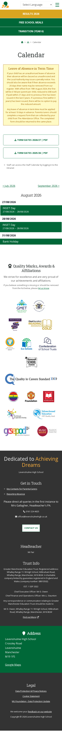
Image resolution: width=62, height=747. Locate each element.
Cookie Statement (31, 696)
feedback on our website (40, 711)
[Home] (22, 42)
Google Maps (13, 664)
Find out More (29, 617)
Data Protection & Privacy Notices (31, 691)
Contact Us (31, 527)
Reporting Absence (16, 493)
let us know (43, 288)
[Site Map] (28, 42)
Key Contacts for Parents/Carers (22, 488)
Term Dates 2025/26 (32, 152)
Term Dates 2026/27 (32, 139)
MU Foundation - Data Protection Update (31, 701)
